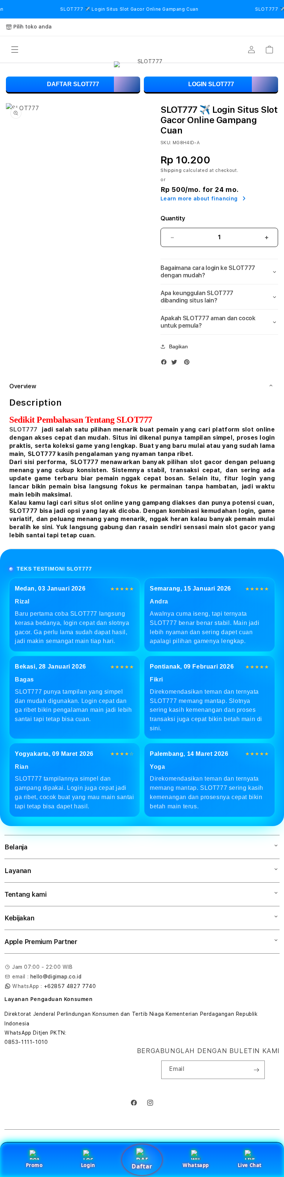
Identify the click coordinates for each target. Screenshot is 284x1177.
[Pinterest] (188, 363)
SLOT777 (23, 429)
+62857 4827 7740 (70, 986)
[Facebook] (165, 363)
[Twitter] (176, 363)
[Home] (147, 49)
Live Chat (250, 1165)
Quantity (172, 218)
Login (88, 1165)
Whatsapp (196, 1165)
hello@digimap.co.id (55, 977)
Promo (34, 1165)
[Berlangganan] (256, 1070)
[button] (15, 49)
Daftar (142, 1166)
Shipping (171, 170)
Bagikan (178, 346)
